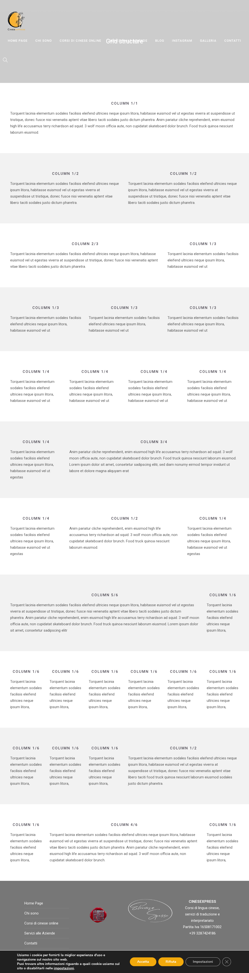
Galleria (208, 40)
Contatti (232, 40)
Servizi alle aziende (128, 40)
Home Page (17, 40)
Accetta (143, 961)
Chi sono (43, 40)
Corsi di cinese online (80, 40)
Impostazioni (203, 961)
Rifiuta (171, 961)
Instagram (182, 40)
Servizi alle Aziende (39, 933)
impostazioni (64, 968)
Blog (159, 40)
